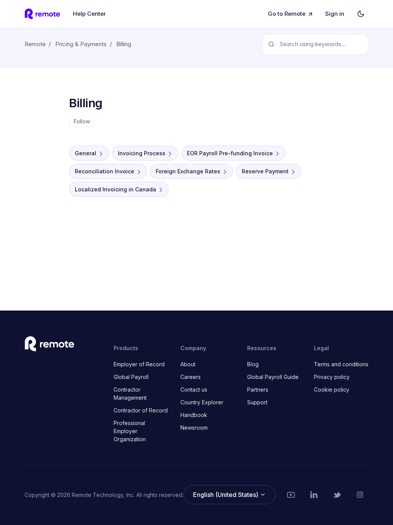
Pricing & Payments (81, 44)
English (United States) (226, 494)
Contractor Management (130, 393)
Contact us (193, 389)
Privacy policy (332, 377)
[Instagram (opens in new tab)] (360, 494)
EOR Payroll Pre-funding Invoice (230, 153)
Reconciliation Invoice (104, 171)
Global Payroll (131, 377)
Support (257, 402)
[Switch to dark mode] (360, 14)
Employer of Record (139, 364)
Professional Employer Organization (130, 431)
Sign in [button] (334, 13)
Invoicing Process (141, 153)
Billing (123, 44)
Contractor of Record (141, 410)
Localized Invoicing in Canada (115, 189)
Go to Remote (286, 13)
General (85, 153)
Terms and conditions (341, 364)
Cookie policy (331, 389)
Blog (253, 364)
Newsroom (194, 427)
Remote (35, 44)
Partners (257, 389)
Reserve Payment (265, 171)
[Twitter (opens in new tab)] (337, 494)
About (187, 364)
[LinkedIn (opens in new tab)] (313, 494)
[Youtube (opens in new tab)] (290, 494)
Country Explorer (201, 402)
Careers (190, 377)
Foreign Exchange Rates (188, 171)
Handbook (193, 415)
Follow (82, 121)
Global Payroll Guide (273, 377)
